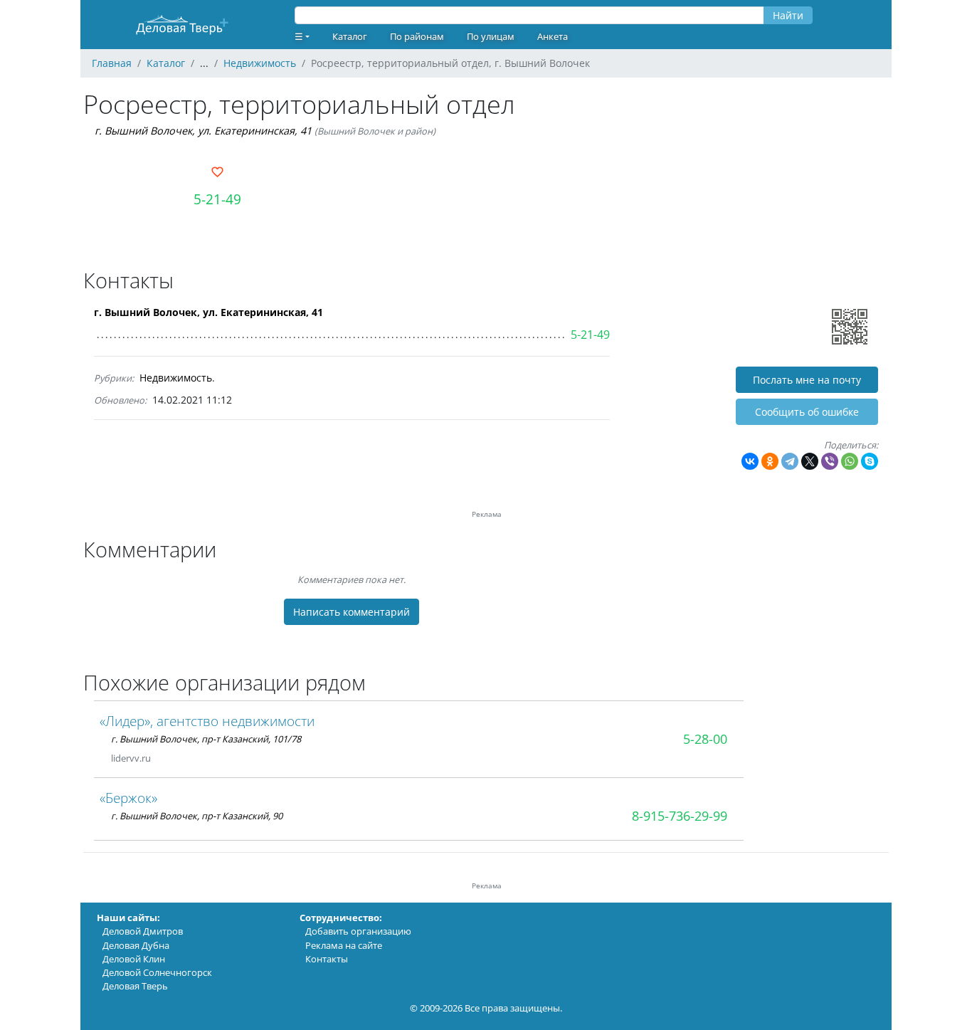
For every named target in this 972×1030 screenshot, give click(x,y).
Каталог (349, 36)
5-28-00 (705, 738)
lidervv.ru (131, 758)
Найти (788, 15)
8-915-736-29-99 (679, 815)
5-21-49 (217, 199)
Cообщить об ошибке (807, 412)
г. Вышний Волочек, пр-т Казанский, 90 (196, 815)
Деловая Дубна (135, 945)
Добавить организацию (358, 931)
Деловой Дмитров (142, 931)
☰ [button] (299, 36)
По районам (417, 36)
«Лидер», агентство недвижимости (207, 720)
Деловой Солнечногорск (157, 972)
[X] (809, 461)
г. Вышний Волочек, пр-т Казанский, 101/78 (206, 738)
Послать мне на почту (807, 380)
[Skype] (869, 461)
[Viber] (829, 461)
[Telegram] (789, 461)
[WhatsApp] (849, 461)
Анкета (552, 36)
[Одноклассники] (769, 461)
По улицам (490, 36)
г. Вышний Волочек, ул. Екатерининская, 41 (203, 130)
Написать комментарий (351, 612)
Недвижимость (175, 377)
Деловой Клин (133, 958)
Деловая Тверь (135, 985)
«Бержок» (128, 797)
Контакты (326, 958)
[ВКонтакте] (750, 461)
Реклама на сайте (343, 945)
